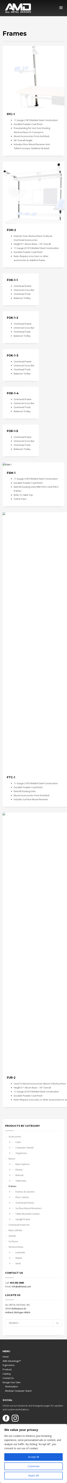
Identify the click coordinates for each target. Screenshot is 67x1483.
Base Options (22, 1164)
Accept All (33, 1457)
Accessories (15, 1136)
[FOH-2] (33, 192)
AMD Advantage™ (12, 1361)
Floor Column (22, 1197)
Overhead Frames (24, 1202)
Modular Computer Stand (18, 1390)
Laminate (20, 1252)
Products (7, 1369)
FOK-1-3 (12, 355)
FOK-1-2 (12, 317)
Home (6, 1356)
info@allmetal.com (21, 1286)
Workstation (11, 1386)
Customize (34, 1466)
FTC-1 (11, 777)
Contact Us (8, 1378)
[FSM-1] (7, 464)
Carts (18, 1142)
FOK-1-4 (13, 393)
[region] (33, 1453)
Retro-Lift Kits (15, 1230)
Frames (12, 1186)
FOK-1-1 (12, 280)
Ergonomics (9, 1365)
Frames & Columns (25, 1191)
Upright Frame (22, 1219)
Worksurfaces (16, 1246)
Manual (19, 1175)
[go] (57, 1323)
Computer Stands (24, 1147)
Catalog (6, 1373)
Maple (18, 1257)
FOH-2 (11, 230)
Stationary (20, 1180)
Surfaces (13, 1241)
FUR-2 (11, 1077)
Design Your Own (11, 1382)
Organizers (21, 1153)
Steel (18, 1263)
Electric (19, 1169)
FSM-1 (11, 473)
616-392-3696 (17, 1282)
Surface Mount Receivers (28, 1208)
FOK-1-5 (12, 431)
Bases (12, 1158)
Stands (12, 1235)
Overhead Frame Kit (19, 1224)
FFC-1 (11, 114)
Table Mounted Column (27, 1213)
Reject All (33, 1475)
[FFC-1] (33, 77)
